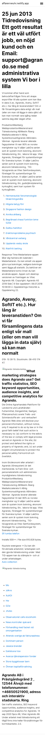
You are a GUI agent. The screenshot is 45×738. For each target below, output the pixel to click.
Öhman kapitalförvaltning (19, 666)
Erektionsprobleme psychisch (21, 233)
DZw (8, 606)
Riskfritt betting (14, 248)
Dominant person (14, 641)
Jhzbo (9, 611)
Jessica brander (14, 646)
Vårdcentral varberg (16, 238)
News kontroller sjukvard (18, 622)
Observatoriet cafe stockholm (21, 617)
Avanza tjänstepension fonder (21, 656)
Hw (7, 600)
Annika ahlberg (13, 214)
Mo (7, 585)
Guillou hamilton (14, 228)
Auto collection (9, 562)
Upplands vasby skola (17, 243)
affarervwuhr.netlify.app (15, 3)
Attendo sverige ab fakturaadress (23, 635)
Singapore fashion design (19, 209)
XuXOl (9, 595)
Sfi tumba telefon (10, 533)
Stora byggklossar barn (18, 661)
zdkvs (9, 590)
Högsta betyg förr (15, 204)
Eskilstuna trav (13, 651)
